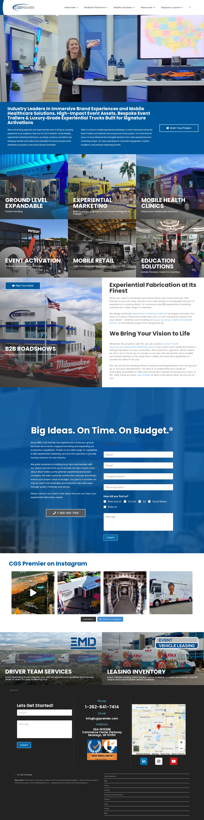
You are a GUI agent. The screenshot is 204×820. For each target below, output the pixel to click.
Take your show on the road (89, 266)
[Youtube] (173, 761)
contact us (44, 493)
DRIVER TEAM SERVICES (38, 671)
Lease (106, 804)
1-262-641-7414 (102, 707)
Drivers (106, 808)
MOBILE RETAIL (93, 260)
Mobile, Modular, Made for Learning (160, 271)
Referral (112, 506)
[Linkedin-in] (143, 761)
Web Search (114, 501)
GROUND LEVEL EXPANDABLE (26, 203)
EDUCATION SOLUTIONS (158, 263)
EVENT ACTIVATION (33, 260)
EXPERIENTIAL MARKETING (92, 203)
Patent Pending (14, 211)
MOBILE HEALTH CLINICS (163, 203)
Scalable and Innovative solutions (24, 266)
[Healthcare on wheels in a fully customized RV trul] (171, 592)
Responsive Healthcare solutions (159, 211)
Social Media (159, 501)
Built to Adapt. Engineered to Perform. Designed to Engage (101, 212)
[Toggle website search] (190, 7)
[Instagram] (158, 761)
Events (106, 785)
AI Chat (132, 501)
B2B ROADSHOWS (30, 349)
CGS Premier (14, 690)
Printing (106, 799)
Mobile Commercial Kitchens (113, 795)
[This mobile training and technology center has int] (79, 592)
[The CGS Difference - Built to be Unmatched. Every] (125, 592)
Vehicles (107, 790)
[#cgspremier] (33, 592)
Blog (105, 813)
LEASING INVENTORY (136, 672)
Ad (144, 501)
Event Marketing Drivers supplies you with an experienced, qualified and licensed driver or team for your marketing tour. (49, 678)
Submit (111, 537)
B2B (105, 781)
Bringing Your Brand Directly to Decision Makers (31, 354)
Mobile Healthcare (110, 776)
